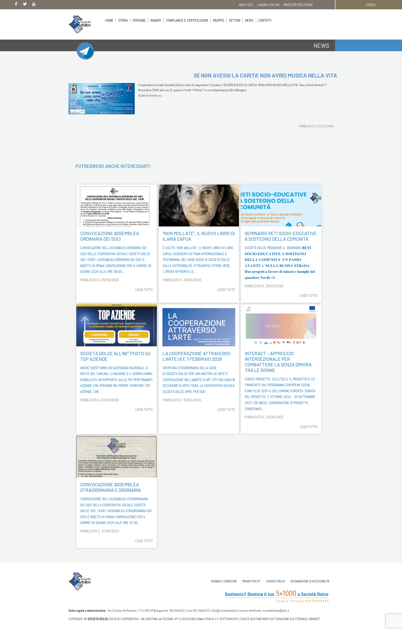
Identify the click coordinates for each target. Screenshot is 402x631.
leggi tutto (144, 289)
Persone (139, 20)
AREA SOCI (246, 4)
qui (160, 95)
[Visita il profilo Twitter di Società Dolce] (25, 5)
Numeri (156, 20)
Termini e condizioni (224, 581)
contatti (264, 20)
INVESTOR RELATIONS (298, 4)
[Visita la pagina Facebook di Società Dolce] (16, 5)
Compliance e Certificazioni (187, 20)
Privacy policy (251, 581)
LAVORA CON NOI (268, 4)
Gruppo (218, 20)
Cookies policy (275, 581)
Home (109, 20)
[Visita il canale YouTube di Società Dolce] (33, 5)
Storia (123, 20)
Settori (234, 20)
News (249, 20)
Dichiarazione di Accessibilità (310, 581)
